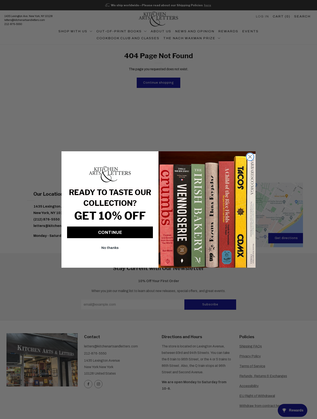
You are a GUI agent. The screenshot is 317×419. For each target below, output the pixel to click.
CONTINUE (110, 232)
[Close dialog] (250, 157)
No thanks (110, 248)
